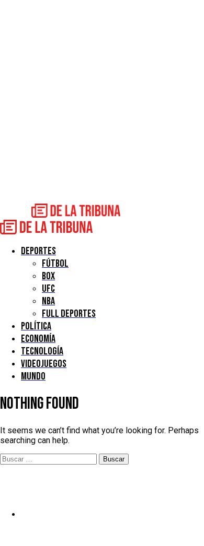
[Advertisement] (102, 102)
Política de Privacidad (61, 514)
